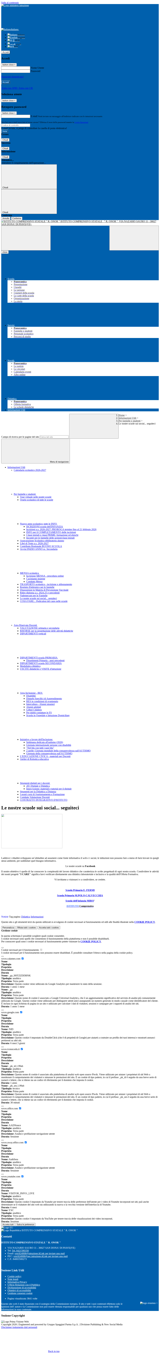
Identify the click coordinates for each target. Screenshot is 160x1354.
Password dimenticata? (12, 76)
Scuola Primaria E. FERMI (80, 890)
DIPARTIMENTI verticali (33, 633)
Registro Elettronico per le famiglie (37, 587)
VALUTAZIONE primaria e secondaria (39, 628)
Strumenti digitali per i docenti (35, 783)
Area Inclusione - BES (31, 693)
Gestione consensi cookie (20, 1293)
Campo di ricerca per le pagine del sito (20, 437)
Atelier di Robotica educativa (34, 759)
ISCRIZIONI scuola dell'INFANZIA (44, 526)
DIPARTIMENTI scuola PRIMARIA (39, 657)
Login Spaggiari (81, 122)
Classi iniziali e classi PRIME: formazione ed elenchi (52, 535)
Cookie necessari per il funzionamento (20, 950)
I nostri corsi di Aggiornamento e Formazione (42, 794)
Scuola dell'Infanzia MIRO (79, 900)
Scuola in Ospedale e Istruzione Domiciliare (48, 715)
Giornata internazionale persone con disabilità (48, 745)
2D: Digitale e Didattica (38, 786)
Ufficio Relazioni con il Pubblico (24, 1284)
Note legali (13, 1279)
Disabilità (31, 695)
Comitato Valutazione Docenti (35, 797)
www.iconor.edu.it (10, 1049)
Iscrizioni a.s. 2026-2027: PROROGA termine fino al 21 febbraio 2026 (61, 529)
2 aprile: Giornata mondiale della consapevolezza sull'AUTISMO (58, 750)
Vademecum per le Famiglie (34, 595)
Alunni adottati (33, 707)
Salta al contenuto (10, 2)
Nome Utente (37, 67)
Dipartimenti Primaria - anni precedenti (45, 660)
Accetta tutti (49, 927)
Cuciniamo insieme (35, 578)
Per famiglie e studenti (129, 420)
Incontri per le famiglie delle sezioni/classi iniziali (50, 537)
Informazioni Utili (127, 418)
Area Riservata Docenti (26, 625)
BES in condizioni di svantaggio (42, 701)
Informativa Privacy (17, 1282)
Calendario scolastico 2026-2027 (30, 470)
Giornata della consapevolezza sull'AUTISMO (49, 753)
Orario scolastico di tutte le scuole (36, 499)
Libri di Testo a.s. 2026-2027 (34, 543)
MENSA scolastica (29, 573)
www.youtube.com (11, 1176)
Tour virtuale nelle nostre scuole (35, 497)
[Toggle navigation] (26, 238)
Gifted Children (34, 709)
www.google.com (10, 1012)
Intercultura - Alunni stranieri (40, 704)
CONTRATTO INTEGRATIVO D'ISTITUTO (43, 800)
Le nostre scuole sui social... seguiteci (38, 598)
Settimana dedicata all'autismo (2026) (44, 742)
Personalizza (8, 927)
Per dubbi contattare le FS (39, 712)
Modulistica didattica (30, 666)
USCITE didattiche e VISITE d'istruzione (40, 669)
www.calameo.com (11, 958)
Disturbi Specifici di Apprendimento (44, 698)
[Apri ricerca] (134, 238)
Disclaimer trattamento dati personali (19, 1327)
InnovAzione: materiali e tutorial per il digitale (49, 788)
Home (122, 415)
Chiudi (5, 140)
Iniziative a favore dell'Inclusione (36, 739)
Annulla (5, 218)
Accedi (5, 52)
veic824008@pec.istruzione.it (40, 1256)
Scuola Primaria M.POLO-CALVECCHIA (80, 895)
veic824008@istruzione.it (40, 1253)
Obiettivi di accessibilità (19, 1290)
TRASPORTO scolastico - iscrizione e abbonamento (46, 584)
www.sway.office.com (12, 1142)
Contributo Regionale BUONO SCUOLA (41, 546)
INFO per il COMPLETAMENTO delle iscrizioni (51, 532)
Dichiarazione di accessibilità (22, 1287)
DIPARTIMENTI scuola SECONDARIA (41, 663)
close (4, 252)
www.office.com (9, 1108)
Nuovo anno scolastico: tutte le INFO (39, 523)
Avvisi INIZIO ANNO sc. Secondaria (39, 549)
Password (35, 71)
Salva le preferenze (25, 1224)
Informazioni (37, 916)
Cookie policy (14, 1276)
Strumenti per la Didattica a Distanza (38, 791)
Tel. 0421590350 (20, 1250)
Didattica (25, 916)
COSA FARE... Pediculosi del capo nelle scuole (44, 601)
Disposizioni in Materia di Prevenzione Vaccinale (44, 590)
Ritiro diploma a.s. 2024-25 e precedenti (40, 592)
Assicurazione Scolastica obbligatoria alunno (42, 540)
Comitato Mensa (34, 581)
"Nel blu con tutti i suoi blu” (40, 748)
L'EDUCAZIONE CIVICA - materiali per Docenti (45, 756)
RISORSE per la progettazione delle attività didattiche (46, 630)
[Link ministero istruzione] (15, 5)
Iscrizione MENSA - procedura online (45, 576)
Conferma (16, 218)
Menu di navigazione (59, 462)
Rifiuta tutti (26, 927)
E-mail (34, 116)
